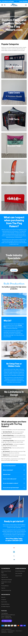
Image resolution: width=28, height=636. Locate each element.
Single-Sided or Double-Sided (6, 582)
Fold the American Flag (6, 590)
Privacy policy (3, 630)
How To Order (4, 601)
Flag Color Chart (4, 577)
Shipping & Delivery (5, 604)
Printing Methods (4, 585)
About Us (3, 597)
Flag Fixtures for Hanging (6, 579)
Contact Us (3, 599)
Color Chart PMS (18, 573)
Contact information (11, 630)
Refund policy (10, 632)
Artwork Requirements (20, 571)
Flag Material (4, 574)
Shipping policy (4, 632)
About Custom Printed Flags (6, 571)
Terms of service (19, 630)
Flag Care (3, 588)
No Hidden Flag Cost (5, 606)
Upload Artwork (18, 575)
